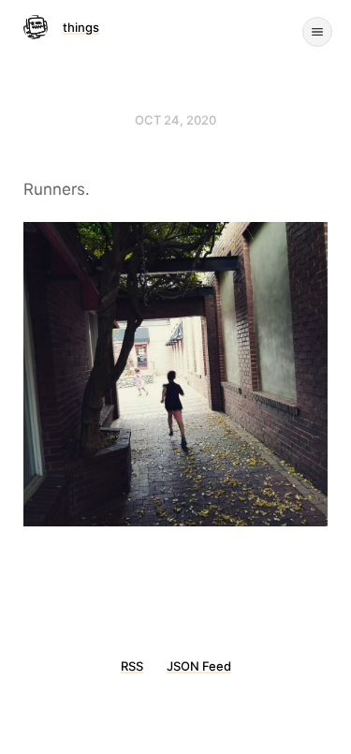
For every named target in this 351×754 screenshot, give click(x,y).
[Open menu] (317, 32)
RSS (132, 665)
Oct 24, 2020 (175, 119)
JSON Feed (199, 665)
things (81, 27)
